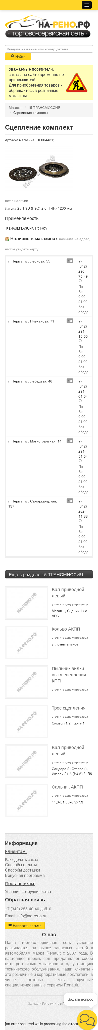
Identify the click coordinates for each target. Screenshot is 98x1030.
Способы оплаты (21, 864)
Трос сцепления (68, 707)
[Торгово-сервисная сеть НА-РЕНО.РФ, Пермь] (47, 25)
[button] (87, 1020)
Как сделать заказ (21, 859)
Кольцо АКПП (66, 628)
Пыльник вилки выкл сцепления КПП (69, 674)
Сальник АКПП (67, 786)
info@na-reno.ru (31, 916)
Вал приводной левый (68, 592)
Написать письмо (26, 925)
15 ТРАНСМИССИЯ (44, 107)
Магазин (16, 107)
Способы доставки (22, 870)
